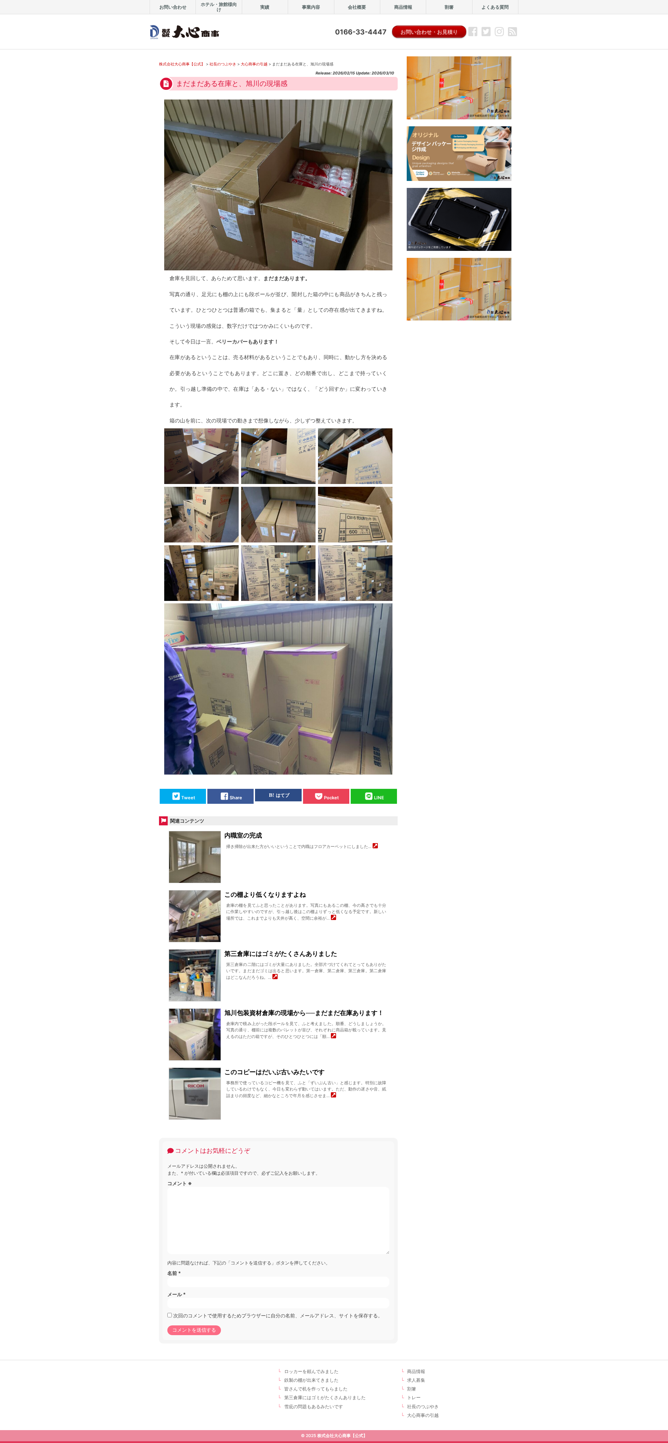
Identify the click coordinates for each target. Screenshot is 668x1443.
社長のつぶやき (423, 1406)
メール (176, 1294)
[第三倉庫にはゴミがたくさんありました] (275, 977)
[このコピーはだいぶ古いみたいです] (333, 1095)
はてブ (282, 795)
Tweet (188, 798)
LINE (379, 798)
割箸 (411, 1389)
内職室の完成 (243, 835)
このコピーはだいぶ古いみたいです (274, 1072)
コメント (179, 1183)
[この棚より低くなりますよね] (333, 918)
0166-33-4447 (361, 31)
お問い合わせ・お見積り (429, 32)
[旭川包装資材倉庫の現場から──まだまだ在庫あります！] (333, 1036)
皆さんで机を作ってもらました (316, 1389)
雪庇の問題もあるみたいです (313, 1406)
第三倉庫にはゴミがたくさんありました (280, 953)
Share (236, 798)
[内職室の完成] (375, 846)
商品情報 (416, 1371)
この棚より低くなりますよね (265, 894)
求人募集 (416, 1380)
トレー (414, 1397)
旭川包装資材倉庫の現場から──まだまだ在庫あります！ (304, 1012)
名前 (174, 1273)
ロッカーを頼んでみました (311, 1371)
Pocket (331, 798)
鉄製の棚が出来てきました (311, 1380)
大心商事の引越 (423, 1415)
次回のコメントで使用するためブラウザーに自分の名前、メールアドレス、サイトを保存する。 (278, 1315)
